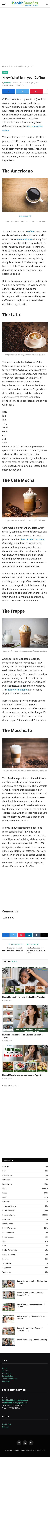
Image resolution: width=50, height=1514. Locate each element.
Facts (5, 72)
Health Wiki (6, 1424)
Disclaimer (6, 1381)
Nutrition (5, 1427)
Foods (4, 1193)
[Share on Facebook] (8, 91)
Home (4, 1368)
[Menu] (3, 3)
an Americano (24, 239)
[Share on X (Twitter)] (22, 91)
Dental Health (7, 1175)
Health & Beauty (8, 1210)
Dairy (4, 1171)
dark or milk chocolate (32, 539)
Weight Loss (6, 1272)
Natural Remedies (9, 1228)
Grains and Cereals (9, 1206)
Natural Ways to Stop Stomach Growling (32, 1340)
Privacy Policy (7, 1376)
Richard (7, 83)
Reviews (5, 1259)
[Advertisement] (25, 36)
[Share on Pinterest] (36, 91)
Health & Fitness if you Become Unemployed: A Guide (36, 950)
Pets (4, 1246)
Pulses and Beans (8, 1254)
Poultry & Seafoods (9, 1250)
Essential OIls (7, 1184)
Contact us (6, 1373)
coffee (30, 231)
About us (5, 1371)
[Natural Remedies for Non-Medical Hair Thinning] (25, 980)
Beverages (6, 1166)
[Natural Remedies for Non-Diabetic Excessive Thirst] (25, 1018)
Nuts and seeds (8, 1237)
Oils (3, 1241)
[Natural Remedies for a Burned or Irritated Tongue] (8, 1331)
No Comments (9, 85)
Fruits (4, 1197)
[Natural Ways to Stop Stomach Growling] (8, 1342)
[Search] (46, 3)
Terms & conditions (9, 1379)
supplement (6, 1263)
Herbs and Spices (8, 1215)
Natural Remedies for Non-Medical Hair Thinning (23, 997)
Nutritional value (8, 1232)
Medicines (6, 1219)
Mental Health (7, 1224)
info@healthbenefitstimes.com (15, 1400)
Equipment (6, 1180)
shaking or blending (17, 689)
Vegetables (6, 1268)
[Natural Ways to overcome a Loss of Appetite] (25, 1058)
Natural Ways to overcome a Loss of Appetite (22, 1075)
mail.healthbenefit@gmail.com (14, 1403)
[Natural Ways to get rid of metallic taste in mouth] (8, 1319)
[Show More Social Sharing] (45, 91)
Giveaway (6, 1202)
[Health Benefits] (25, 4)
